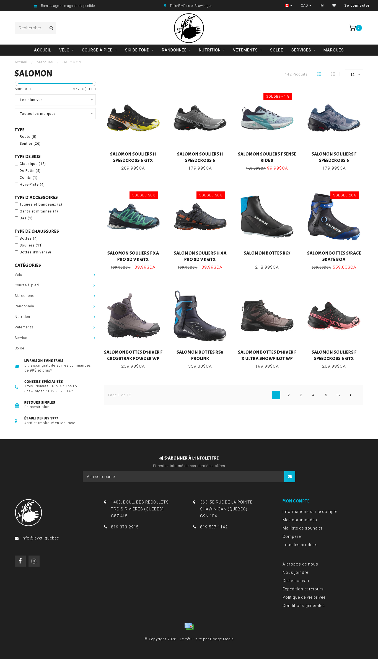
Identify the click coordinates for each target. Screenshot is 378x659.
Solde (276, 50)
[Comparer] (322, 5)
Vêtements (245, 50)
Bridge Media (222, 639)
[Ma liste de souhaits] (334, 5)
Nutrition (210, 50)
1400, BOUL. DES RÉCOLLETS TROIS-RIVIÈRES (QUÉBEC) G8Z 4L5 (140, 509)
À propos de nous (300, 564)
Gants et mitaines (39, 211)
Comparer (292, 536)
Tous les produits (300, 545)
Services (301, 50)
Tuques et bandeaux (41, 204)
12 (338, 395)
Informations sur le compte (310, 511)
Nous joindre (295, 572)
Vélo (64, 50)
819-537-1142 (60, 391)
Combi (29, 177)
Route (28, 136)
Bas (26, 218)
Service (21, 338)
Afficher (136, 152)
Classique (33, 164)
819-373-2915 (64, 386)
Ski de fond (137, 50)
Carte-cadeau (296, 580)
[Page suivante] (351, 395)
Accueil (42, 50)
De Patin (30, 170)
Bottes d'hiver (35, 252)
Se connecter (357, 5)
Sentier (30, 143)
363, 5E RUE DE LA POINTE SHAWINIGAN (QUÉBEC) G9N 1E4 (226, 509)
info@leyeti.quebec (40, 538)
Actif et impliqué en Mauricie (49, 423)
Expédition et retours (303, 589)
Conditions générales (304, 605)
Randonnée (174, 50)
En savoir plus (37, 407)
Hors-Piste (32, 184)
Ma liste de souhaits (303, 528)
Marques (333, 50)
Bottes (29, 238)
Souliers (31, 245)
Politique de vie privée (304, 597)
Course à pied (97, 50)
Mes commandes (300, 520)
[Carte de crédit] (189, 626)
